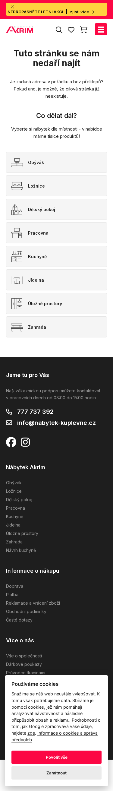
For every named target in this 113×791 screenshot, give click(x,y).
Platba (12, 594)
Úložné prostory (22, 533)
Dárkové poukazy (24, 664)
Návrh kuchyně (21, 550)
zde (31, 733)
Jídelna (13, 524)
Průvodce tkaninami (25, 672)
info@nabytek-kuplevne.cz (56, 422)
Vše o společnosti (24, 655)
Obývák (14, 482)
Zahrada (14, 541)
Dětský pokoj (19, 499)
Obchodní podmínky (26, 611)
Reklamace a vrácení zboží (33, 603)
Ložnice (14, 491)
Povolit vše (56, 757)
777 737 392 (35, 411)
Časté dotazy (19, 619)
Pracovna (15, 508)
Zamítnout (56, 772)
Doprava (14, 586)
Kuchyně (14, 516)
